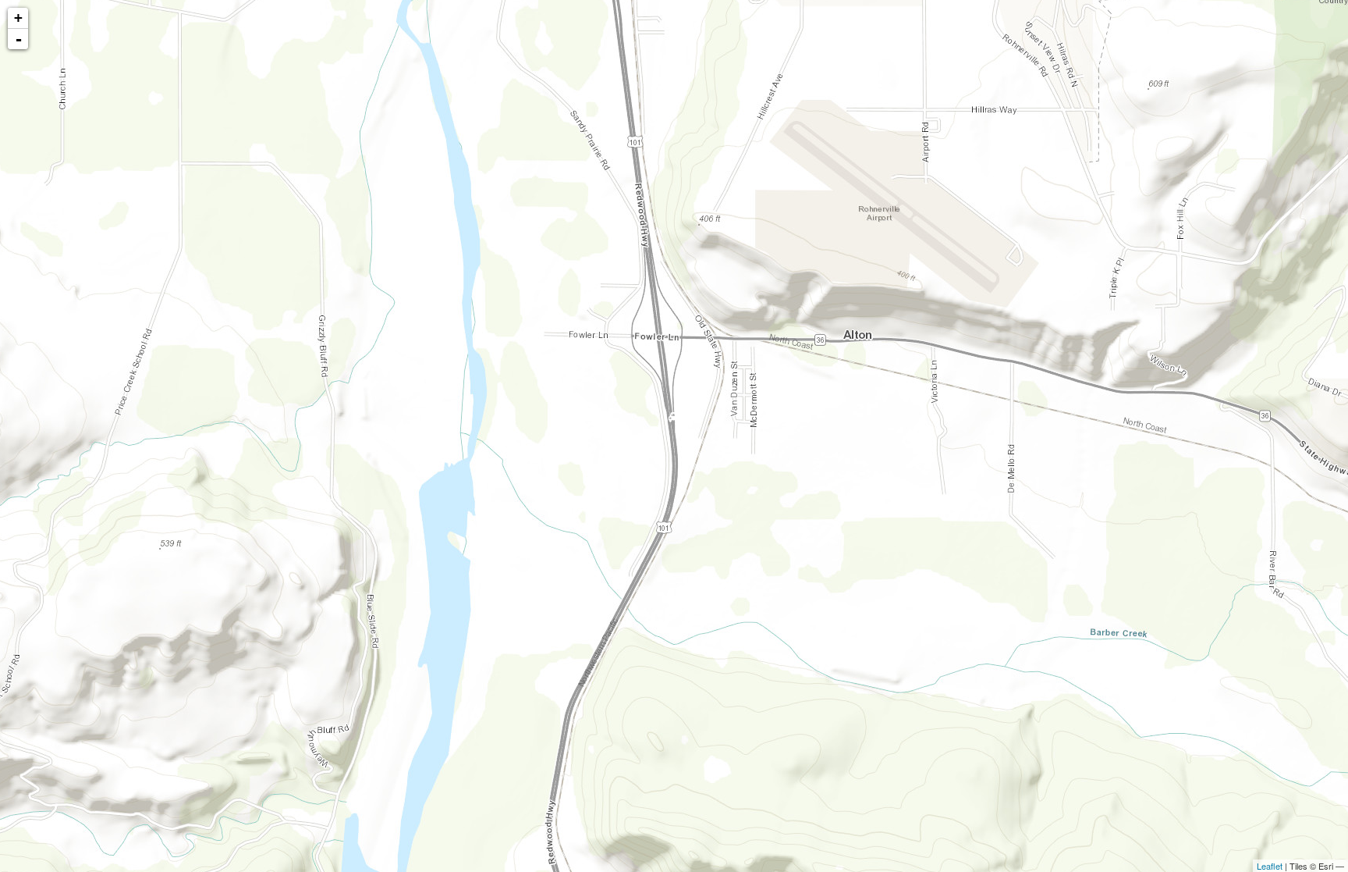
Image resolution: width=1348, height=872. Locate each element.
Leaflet (1269, 866)
